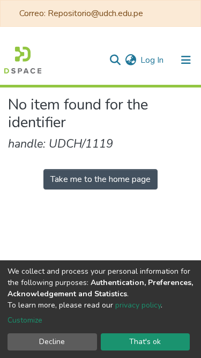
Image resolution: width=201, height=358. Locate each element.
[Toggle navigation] (186, 60)
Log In (152, 60)
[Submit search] (115, 60)
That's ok (145, 342)
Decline (52, 342)
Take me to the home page (100, 179)
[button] (130, 60)
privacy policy (138, 305)
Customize (25, 320)
